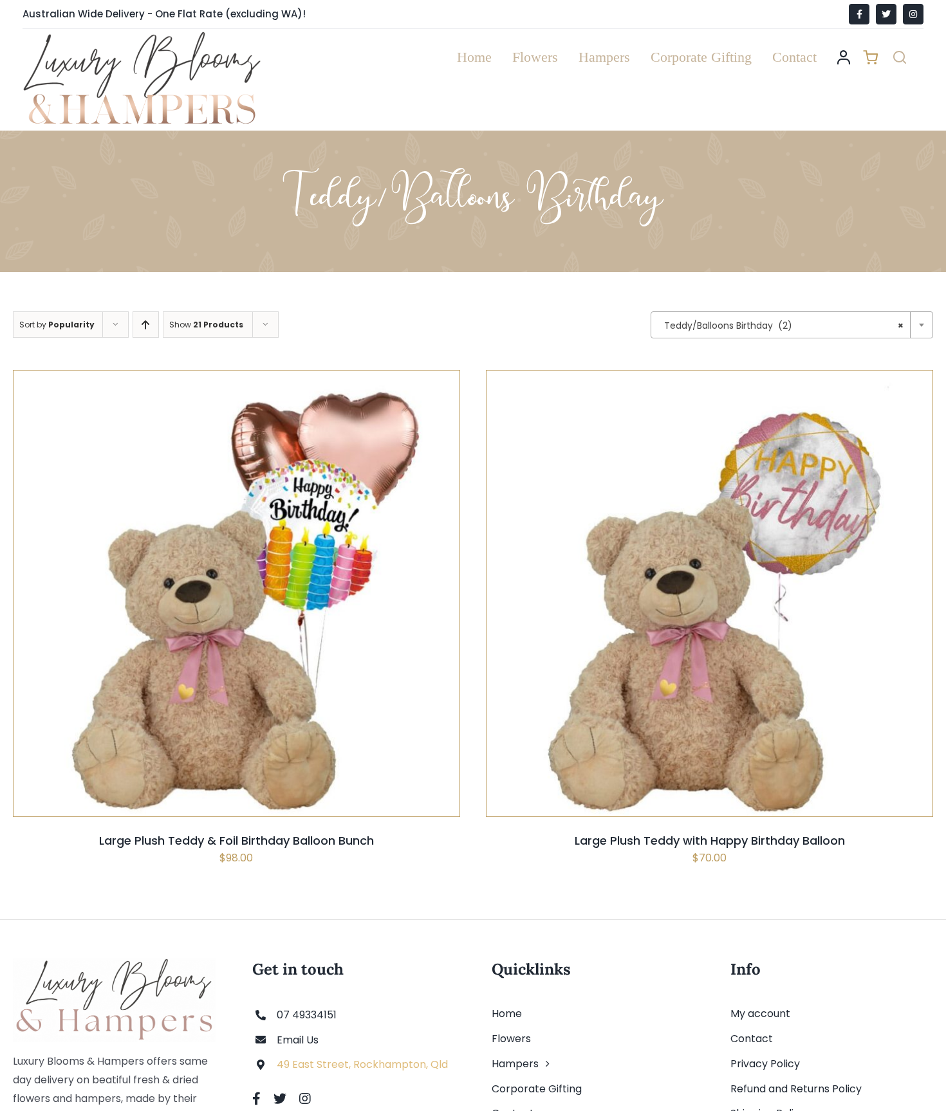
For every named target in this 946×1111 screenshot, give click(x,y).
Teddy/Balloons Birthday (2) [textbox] (784, 325)
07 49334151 (307, 1014)
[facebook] (256, 1098)
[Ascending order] (145, 324)
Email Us (298, 1040)
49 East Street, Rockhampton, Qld (362, 1064)
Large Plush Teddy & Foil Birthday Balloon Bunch (236, 840)
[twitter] (280, 1098)
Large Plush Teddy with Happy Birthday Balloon (710, 840)
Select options (205, 626)
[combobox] (792, 324)
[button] (899, 57)
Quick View (277, 626)
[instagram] (305, 1098)
